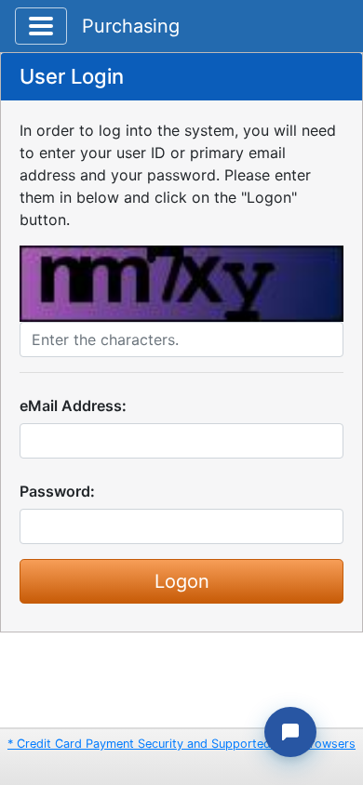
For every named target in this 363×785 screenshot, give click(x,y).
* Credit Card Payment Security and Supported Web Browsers (181, 744)
